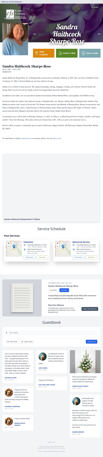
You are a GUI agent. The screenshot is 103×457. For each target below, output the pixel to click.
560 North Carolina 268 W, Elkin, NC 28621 (36, 252)
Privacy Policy (46, 448)
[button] (14, 247)
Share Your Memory (89, 309)
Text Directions (29, 257)
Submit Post (92, 342)
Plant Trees (42, 257)
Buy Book (64, 290)
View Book (53, 290)
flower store (57, 138)
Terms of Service (57, 448)
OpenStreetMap (53, 451)
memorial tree (27, 138)
